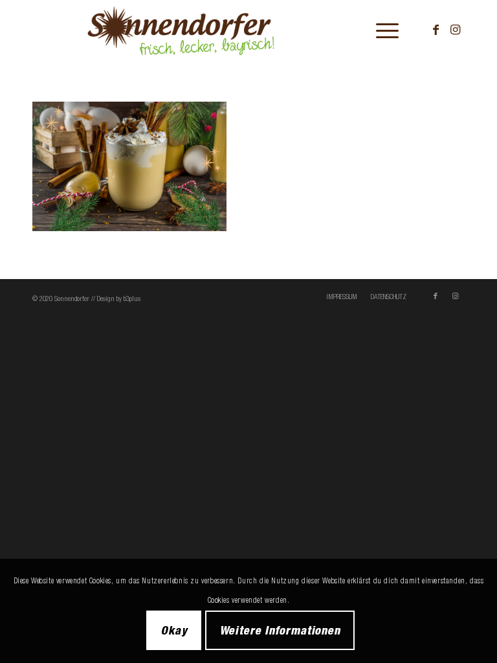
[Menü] (381, 30)
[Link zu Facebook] (435, 29)
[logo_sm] (212, 30)
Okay (174, 630)
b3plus (132, 298)
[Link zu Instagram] (455, 29)
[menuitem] (381, 30)
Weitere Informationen (279, 630)
